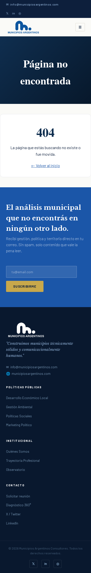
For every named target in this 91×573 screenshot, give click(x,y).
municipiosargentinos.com (31, 374)
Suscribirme (24, 286)
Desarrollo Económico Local (27, 398)
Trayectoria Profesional (23, 461)
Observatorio (15, 470)
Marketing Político (19, 425)
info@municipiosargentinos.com (34, 4)
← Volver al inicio (45, 165)
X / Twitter (13, 514)
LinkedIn (12, 523)
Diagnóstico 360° (18, 505)
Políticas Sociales (19, 416)
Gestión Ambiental (19, 407)
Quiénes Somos (17, 451)
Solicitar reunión (18, 496)
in (13, 13)
